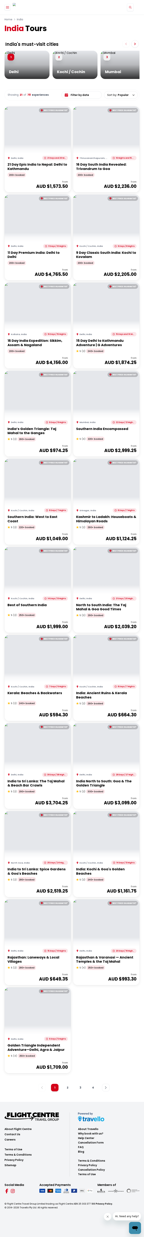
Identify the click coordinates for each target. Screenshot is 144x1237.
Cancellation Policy (91, 1170)
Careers (10, 1139)
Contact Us (12, 1134)
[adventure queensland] (116, 1191)
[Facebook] (6, 1191)
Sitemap (10, 1165)
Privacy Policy (13, 1160)
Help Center (86, 1138)
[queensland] (133, 1191)
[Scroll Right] (135, 44)
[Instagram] (12, 1191)
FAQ (81, 1147)
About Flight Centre (18, 1129)
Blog (81, 1152)
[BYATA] (101, 1191)
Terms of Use (13, 1149)
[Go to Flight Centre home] (24, 7)
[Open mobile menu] (7, 7)
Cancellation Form (91, 1142)
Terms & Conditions (18, 1155)
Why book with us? (90, 1133)
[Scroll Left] (126, 44)
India (20, 19)
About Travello (88, 1129)
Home (8, 19)
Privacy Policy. (104, 1203)
